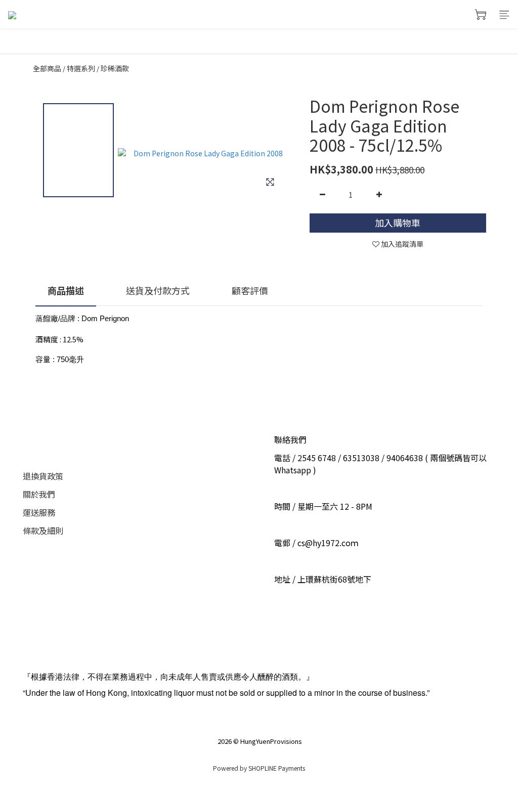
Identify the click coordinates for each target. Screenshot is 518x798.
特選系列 (81, 68)
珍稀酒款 (115, 68)
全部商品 (47, 68)
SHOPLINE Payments (276, 768)
